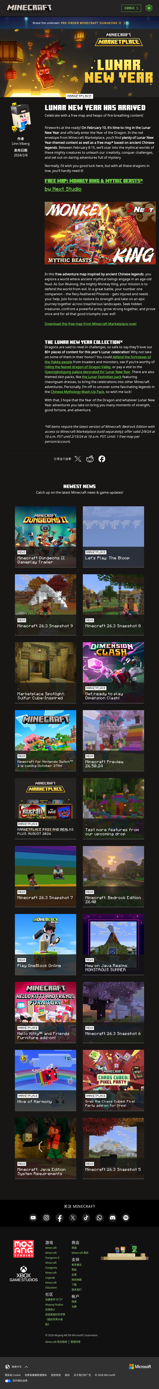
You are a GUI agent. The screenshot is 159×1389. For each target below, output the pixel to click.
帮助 (74, 1270)
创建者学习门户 (54, 1299)
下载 (74, 1284)
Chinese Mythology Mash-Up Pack (77, 391)
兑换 (74, 1306)
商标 (67, 1375)
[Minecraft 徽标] (29, 8)
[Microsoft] (140, 1366)
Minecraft (51, 1248)
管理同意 (76, 1342)
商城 (74, 1248)
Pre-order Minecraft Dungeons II (91, 23)
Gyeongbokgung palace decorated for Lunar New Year (87, 372)
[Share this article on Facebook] (102, 459)
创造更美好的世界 (55, 1314)
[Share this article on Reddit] (90, 459)
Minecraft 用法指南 (56, 1342)
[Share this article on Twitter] (78, 459)
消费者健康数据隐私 (36, 1375)
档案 (74, 1301)
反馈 (74, 1275)
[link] (33, 1218)
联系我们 (77, 1289)
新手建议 (77, 1265)
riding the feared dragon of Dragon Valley (78, 367)
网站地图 (77, 1279)
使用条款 (56, 1375)
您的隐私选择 (20, 1380)
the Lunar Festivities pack (102, 377)
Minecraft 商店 (80, 1253)
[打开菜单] (149, 8)
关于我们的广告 (82, 1375)
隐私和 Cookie (13, 1375)
